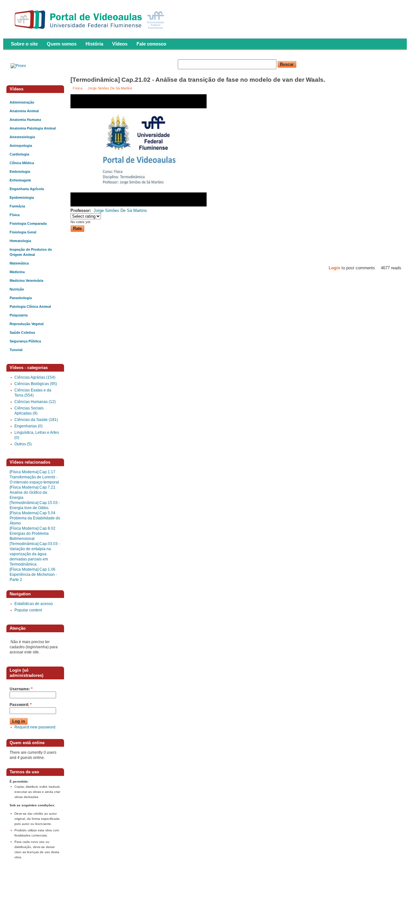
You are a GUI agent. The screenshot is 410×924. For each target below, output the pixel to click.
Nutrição (17, 289)
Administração (22, 102)
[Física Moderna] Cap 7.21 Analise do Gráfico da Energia (32, 492)
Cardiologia (19, 154)
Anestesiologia (22, 137)
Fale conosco (151, 43)
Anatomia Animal (24, 111)
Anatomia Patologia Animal (33, 128)
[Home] (91, 31)
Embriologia (20, 171)
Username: (21, 689)
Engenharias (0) (28, 426)
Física (77, 88)
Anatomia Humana (25, 120)
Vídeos (119, 43)
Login (334, 267)
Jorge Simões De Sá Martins (110, 88)
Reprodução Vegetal (27, 324)
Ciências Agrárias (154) (34, 377)
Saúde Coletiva (22, 332)
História (94, 43)
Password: (21, 704)
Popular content (28, 610)
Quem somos (62, 43)
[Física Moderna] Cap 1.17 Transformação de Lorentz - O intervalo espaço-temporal (34, 477)
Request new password (34, 727)
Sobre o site (24, 43)
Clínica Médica (22, 163)
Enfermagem (20, 180)
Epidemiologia (22, 197)
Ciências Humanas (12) (35, 401)
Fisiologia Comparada (28, 223)
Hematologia (20, 241)
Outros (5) (23, 444)
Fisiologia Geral (23, 232)
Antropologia (21, 145)
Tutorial (16, 350)
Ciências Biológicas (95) (35, 384)
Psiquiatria (19, 315)
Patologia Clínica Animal (30, 306)
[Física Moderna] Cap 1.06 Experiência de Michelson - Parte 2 (33, 574)
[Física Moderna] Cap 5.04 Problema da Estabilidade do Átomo (35, 518)
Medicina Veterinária (26, 280)
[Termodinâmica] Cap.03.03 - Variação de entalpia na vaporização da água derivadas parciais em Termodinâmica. (35, 554)
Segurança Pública (25, 341)
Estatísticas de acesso (33, 603)
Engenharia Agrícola (27, 189)
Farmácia (17, 206)
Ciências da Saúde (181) (36, 419)
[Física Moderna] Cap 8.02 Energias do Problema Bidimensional (32, 533)
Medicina (17, 272)
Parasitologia (21, 298)
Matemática (19, 263)
